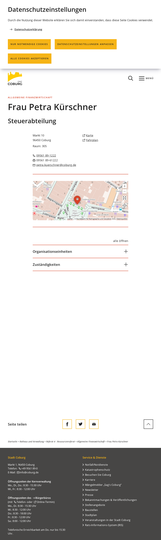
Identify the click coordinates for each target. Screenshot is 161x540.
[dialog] (80, 34)
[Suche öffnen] (130, 78)
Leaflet (70, 219)
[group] (80, 200)
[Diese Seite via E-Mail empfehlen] (94, 424)
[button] (124, 186)
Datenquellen (122, 219)
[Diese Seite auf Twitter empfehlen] (80, 424)
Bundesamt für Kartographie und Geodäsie (93, 219)
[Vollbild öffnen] (124, 198)
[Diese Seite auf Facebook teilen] (67, 424)
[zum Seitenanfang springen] (148, 424)
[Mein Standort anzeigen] (124, 205)
